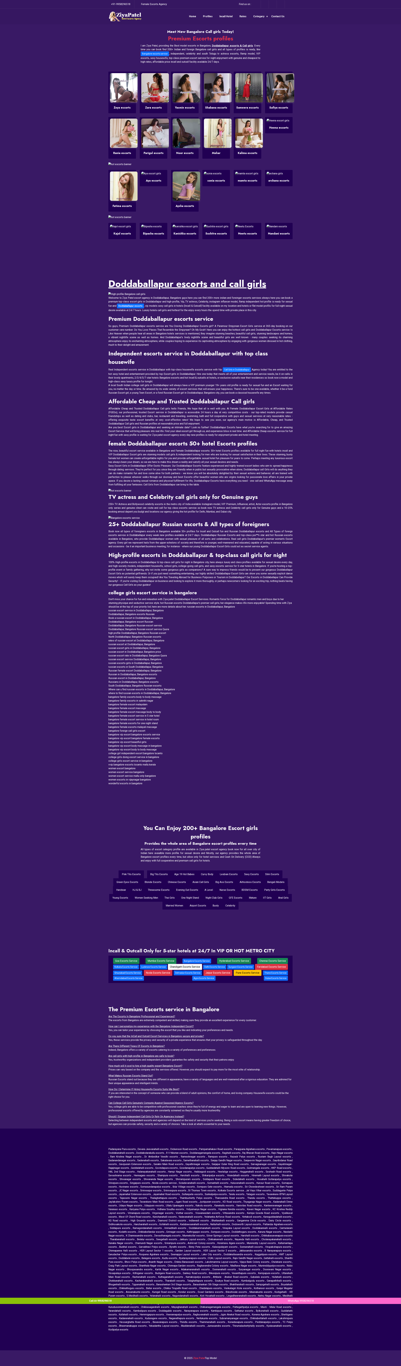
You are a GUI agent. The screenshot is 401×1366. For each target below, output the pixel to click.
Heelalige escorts (228, 1171)
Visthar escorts (185, 1213)
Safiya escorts (278, 108)
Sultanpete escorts (192, 1194)
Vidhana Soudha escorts (171, 1209)
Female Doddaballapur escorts (193, 450)
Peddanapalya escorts (268, 1322)
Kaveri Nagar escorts (259, 1209)
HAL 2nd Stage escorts (122, 1171)
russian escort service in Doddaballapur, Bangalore (136, 610)
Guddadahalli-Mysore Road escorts (226, 1167)
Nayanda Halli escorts (247, 1239)
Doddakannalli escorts (265, 1228)
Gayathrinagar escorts (197, 1164)
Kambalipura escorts (145, 1310)
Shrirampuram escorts (188, 1179)
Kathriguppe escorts (198, 1231)
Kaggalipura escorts (266, 1254)
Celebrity (230, 905)
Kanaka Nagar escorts (121, 1243)
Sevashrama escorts (120, 1175)
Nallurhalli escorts (220, 1224)
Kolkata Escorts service (231, 1190)
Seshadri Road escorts (279, 1171)
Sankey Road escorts (195, 1273)
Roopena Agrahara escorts (154, 1254)
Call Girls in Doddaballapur (237, 369)
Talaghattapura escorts (200, 1280)
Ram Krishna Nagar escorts (126, 1156)
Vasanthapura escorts (244, 1273)
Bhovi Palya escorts (136, 1261)
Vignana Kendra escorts (232, 1209)
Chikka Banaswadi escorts (189, 1261)
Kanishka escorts (185, 234)
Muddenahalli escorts (193, 1325)
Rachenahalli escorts (144, 1276)
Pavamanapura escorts (279, 1149)
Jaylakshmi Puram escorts (123, 1201)
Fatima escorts (122, 206)
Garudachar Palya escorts (123, 1254)
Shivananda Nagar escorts (159, 1179)
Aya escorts (153, 181)
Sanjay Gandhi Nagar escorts (227, 1160)
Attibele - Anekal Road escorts (231, 1276)
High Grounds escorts (143, 1220)
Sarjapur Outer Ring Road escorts (231, 1164)
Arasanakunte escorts (138, 1292)
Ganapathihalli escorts (279, 1280)
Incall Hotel (226, 16)
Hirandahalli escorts (238, 1175)
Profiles (208, 16)
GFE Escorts (235, 897)
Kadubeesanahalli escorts (194, 1224)
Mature (253, 897)
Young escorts (120, 897)
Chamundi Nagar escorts (149, 1243)
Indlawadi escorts (199, 1220)
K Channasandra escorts (139, 1235)
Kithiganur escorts (143, 1273)
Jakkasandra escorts (251, 1250)
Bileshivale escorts (237, 1292)
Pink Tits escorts (131, 874)
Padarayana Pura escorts (122, 1149)
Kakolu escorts (204, 1205)
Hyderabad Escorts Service (234, 960)
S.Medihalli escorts (137, 1295)
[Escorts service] (119, 490)
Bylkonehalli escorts (267, 1310)
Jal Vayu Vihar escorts (258, 1190)
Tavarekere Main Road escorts (157, 1201)
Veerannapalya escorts (179, 1314)
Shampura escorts (168, 1175)
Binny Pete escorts (200, 1246)
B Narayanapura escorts (278, 1250)
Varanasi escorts (118, 1209)
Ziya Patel (199, 1358)
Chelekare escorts (281, 1261)
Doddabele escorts (129, 1258)
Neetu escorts (247, 234)
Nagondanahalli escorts (185, 1295)
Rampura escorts (218, 1156)
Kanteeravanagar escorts (278, 1205)
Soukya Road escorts (227, 1280)
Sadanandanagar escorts (122, 1160)
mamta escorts (247, 181)
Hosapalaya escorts (119, 1273)
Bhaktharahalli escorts (242, 1284)
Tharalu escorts (256, 1198)
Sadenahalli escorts (148, 1160)
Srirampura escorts (175, 1243)
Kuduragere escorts (156, 1318)
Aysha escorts (185, 206)
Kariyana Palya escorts (142, 1209)
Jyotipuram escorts (210, 1201)
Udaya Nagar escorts (131, 1205)
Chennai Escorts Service (272, 960)
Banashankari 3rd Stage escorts (174, 1284)
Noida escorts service (164, 1182)
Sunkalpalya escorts (216, 1194)
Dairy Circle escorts (280, 1220)
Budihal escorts (128, 1246)
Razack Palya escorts (243, 1156)
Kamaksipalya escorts (198, 1276)
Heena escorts (279, 128)
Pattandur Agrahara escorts (278, 1224)
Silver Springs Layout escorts (223, 1235)
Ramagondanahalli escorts (148, 1228)
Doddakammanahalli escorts (205, 1228)
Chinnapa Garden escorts (182, 1265)
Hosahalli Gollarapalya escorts (274, 1179)
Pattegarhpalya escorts (246, 1307)
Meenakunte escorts (261, 1292)
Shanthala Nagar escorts (153, 1265)
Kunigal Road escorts (164, 1292)
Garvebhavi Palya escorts (153, 1246)
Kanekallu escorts (224, 1205)
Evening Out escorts (187, 889)
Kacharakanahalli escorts (149, 1280)
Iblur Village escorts (184, 1186)
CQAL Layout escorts (220, 1258)
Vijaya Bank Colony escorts (255, 1261)
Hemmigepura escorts (152, 1314)
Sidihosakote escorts (120, 1224)
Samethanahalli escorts (196, 1160)
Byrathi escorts (178, 1246)
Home (192, 16)
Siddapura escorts (120, 1228)
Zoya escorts (122, 108)
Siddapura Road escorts (217, 1179)
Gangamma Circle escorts (252, 1220)
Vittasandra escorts (234, 1213)
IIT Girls (267, 897)
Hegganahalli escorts (252, 1171)
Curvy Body (207, 874)
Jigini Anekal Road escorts (235, 1314)
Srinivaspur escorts (151, 1190)
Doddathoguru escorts (244, 1231)
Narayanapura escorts (196, 1310)
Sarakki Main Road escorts (169, 1164)
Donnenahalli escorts (224, 1269)
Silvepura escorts (118, 1182)
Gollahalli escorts (169, 1224)
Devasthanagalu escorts (167, 1235)
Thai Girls (169, 897)
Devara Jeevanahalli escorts (153, 1149)
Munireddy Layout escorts (262, 1243)
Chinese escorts (177, 882)
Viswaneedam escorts (208, 1213)
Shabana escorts (216, 108)
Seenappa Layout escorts (185, 1254)
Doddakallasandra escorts (238, 1254)
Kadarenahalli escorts (131, 1318)
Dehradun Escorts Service (187, 973)
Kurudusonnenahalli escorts (124, 1307)
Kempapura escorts (269, 1273)
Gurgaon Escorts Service (241, 967)
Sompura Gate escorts (210, 1186)
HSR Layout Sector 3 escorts (220, 1250)
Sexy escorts (251, 874)
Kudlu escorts (170, 1258)
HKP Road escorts (281, 1167)
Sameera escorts (247, 108)
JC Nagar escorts (129, 1190)
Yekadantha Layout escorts (164, 1325)
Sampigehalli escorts (268, 1284)
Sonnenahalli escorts (252, 1246)
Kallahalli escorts (128, 1314)
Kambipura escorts (222, 1310)
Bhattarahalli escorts (223, 1220)
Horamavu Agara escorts (231, 1243)
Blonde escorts (153, 882)
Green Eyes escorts (127, 882)
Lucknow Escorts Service (153, 967)
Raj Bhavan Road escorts (256, 1152)
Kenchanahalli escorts (165, 1216)
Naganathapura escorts (182, 1318)
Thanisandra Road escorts (230, 1198)
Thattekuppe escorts (280, 1198)
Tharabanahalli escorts (122, 1239)
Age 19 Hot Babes (184, 874)
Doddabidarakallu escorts (150, 1152)
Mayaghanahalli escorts (184, 1307)
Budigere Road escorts (168, 1273)
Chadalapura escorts (211, 1288)
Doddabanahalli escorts (121, 1152)
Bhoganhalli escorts (119, 1284)
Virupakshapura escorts (278, 1246)
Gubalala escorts (260, 1276)
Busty (216, 905)
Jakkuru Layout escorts (192, 1239)
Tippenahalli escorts (143, 1284)
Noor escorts (185, 153)
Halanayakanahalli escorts (152, 1171)
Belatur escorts (146, 1239)
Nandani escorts (279, 234)
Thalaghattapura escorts (164, 1198)
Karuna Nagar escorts (270, 1231)
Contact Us (277, 16)
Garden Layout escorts (188, 1250)
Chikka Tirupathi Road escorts (181, 1288)
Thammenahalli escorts (212, 1322)
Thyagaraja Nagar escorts (257, 1201)
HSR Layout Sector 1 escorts (157, 1250)
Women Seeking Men (146, 897)
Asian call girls (201, 882)
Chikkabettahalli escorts (263, 1318)
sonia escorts (216, 181)
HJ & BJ (137, 889)
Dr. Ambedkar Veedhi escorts (161, 1156)
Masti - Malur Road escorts (276, 1307)
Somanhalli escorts (218, 1182)
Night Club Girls (214, 897)
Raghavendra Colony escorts (213, 1265)
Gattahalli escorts (274, 1258)
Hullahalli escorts (282, 1276)
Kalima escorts (247, 153)
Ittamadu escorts (233, 1186)
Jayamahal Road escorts (167, 1194)
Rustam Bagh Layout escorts (275, 1156)
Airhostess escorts (250, 882)
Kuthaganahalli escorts (171, 1276)
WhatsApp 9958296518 (301, 1300)
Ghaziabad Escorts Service (128, 973)
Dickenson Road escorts (184, 1149)
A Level (209, 889)
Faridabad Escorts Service (271, 966)
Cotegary (258, 16)
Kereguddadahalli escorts (277, 1216)
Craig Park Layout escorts (123, 1265)
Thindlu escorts (189, 1322)
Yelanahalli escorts (160, 1295)
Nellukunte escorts (207, 1318)
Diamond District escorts (172, 1220)
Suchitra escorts (216, 234)
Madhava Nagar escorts (243, 1265)
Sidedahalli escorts (244, 1179)
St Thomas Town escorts (202, 1190)
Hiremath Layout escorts (266, 1175)
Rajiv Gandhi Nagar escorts (248, 1258)
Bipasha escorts (153, 234)
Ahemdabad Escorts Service (129, 978)
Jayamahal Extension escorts (135, 1194)
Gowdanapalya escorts (192, 1167)
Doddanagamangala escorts (205, 1152)
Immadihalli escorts (175, 1228)
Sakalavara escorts (171, 1160)
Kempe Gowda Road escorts (263, 1213)
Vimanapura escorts (139, 1213)
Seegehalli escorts (167, 1239)
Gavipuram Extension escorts (135, 1164)
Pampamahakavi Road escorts (216, 1149)
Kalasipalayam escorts (225, 1246)
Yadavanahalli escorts (191, 1216)
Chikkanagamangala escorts (215, 1307)
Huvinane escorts (129, 1186)
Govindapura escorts (167, 1167)
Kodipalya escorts (118, 1329)
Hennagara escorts (145, 1175)
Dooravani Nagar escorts (277, 1269)
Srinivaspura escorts (175, 1190)
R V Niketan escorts (177, 1152)
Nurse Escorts (227, 889)
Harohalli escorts (250, 1235)
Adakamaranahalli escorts (196, 1269)
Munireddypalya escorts (272, 1265)
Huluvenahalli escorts (242, 1182)
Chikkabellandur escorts (151, 1231)
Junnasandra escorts (219, 1325)
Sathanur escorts (244, 1310)
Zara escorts (153, 108)
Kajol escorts (122, 234)
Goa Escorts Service (126, 960)
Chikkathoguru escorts (132, 1288)
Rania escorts (122, 153)
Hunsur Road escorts (268, 1182)
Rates (243, 16)
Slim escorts (272, 874)
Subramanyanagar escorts (234, 1318)
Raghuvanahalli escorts (206, 1314)
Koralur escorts (187, 1292)
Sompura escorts (220, 1231)
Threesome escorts (158, 889)
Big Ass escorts (224, 882)
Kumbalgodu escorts (253, 1280)
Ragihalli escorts (231, 1152)
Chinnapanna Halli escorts (123, 1250)
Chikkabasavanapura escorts (277, 1235)
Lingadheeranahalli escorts (242, 1295)
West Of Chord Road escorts (135, 1216)
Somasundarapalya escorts (155, 1186)
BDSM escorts (250, 889)
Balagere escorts (151, 1258)
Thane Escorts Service (275, 973)
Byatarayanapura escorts (192, 1258)
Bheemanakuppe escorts (133, 1325)
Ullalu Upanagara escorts (180, 1205)
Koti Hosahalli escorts (212, 1295)
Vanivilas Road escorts (249, 1205)
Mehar (216, 153)
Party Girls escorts (274, 889)
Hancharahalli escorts (146, 1224)
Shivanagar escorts (131, 1179)
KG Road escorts (118, 1220)
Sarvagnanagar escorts (264, 1164)
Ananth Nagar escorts (160, 1261)
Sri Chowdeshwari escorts (260, 1186)
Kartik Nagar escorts (167, 1269)
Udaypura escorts (154, 1205)
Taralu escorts (237, 1194)
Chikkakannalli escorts (220, 1239)
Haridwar (121, 889)
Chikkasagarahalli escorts (155, 1307)
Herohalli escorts (190, 1175)
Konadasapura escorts (241, 1322)
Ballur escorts (154, 1288)
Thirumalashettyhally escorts (248, 1325)
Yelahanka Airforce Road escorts (222, 1216)
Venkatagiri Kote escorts (238, 1288)
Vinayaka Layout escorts (236, 1228)
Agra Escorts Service (204, 978)
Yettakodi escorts (252, 1216)
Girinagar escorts (176, 1231)
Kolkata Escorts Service (126, 967)
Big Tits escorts (159, 874)
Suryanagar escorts (250, 1269)
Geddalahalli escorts (142, 1167)
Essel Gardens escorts (211, 1292)
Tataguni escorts (255, 1194)
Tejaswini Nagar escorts (134, 1198)
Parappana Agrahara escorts (249, 1149)
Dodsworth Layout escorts (247, 1224)
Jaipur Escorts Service (218, 972)
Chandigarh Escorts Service (185, 966)
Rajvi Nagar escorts (282, 1152)
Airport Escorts (198, 905)
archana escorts (278, 181)
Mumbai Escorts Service (161, 960)
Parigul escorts (154, 153)
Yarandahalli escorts (120, 1310)
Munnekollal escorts (193, 1235)
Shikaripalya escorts (214, 1175)
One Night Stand (190, 897)
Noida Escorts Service (158, 972)
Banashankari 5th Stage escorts (211, 1284)
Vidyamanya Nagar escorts (201, 1209)
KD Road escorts (232, 1201)
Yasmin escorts (185, 108)
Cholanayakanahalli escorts (276, 1239)
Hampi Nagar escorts (180, 1171)
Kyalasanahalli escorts (279, 1325)
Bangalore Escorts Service (197, 961)
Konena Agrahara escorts (266, 1314)
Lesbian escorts (229, 874)
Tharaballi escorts (175, 1280)
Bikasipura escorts (219, 1273)
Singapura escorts (140, 1182)
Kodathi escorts (128, 1231)
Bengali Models (275, 882)
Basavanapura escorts (165, 1322)
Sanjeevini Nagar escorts (258, 1160)
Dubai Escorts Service (275, 978)
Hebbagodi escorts (205, 1171)
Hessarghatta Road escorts (135, 1322)
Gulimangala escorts (258, 1167)
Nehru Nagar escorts (269, 1295)
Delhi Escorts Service (214, 967)
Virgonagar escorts (163, 1213)
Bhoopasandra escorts (140, 1269)
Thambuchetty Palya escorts (196, 1198)
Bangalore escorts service (155, 53)
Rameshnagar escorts (193, 1156)
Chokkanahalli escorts (121, 1280)
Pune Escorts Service (247, 972)
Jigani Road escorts (186, 1201)
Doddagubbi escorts (170, 1310)
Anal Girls (283, 897)
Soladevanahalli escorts (192, 1182)
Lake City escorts (211, 1254)
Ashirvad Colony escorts (202, 1243)
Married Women (174, 905)
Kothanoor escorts (264, 1288)
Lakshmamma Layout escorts (221, 1261)
